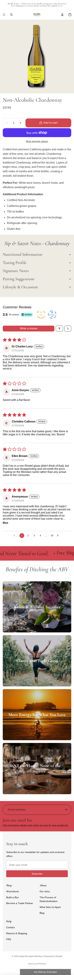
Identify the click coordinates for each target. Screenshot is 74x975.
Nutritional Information (22, 254)
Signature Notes (16, 270)
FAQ (8, 939)
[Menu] (4, 15)
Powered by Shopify (53, 956)
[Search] (11, 14)
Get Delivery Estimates (45, 972)
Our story (45, 891)
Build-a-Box (12, 897)
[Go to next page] (58, 535)
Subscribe (37, 873)
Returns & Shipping (16, 933)
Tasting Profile (15, 262)
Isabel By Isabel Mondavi (31, 956)
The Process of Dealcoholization (48, 899)
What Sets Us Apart (50, 907)
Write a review (28, 328)
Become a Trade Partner (19, 903)
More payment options (37, 141)
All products (12, 891)
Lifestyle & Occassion (20, 286)
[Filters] (59, 328)
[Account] (62, 14)
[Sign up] (66, 809)
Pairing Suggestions (18, 278)
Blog (42, 913)
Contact (10, 927)
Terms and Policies (37, 963)
